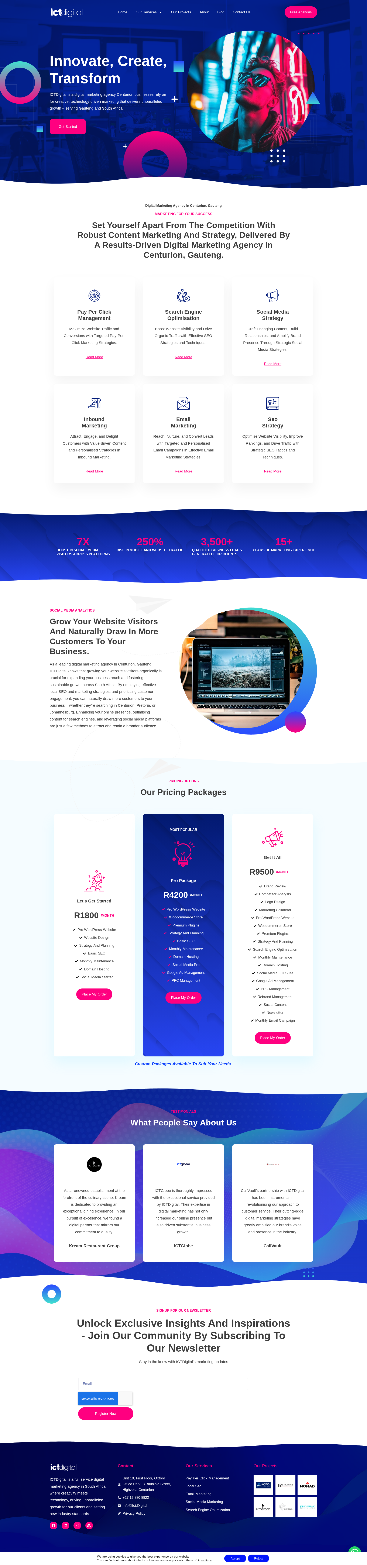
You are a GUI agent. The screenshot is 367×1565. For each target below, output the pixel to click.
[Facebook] (53, 1525)
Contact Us (242, 12)
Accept (235, 1558)
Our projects (265, 1465)
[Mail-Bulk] (89, 1525)
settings (206, 1560)
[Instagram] (77, 1525)
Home (122, 12)
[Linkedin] (65, 1525)
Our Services (146, 12)
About (204, 12)
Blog (220, 12)
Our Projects (181, 12)
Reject (258, 1558)
